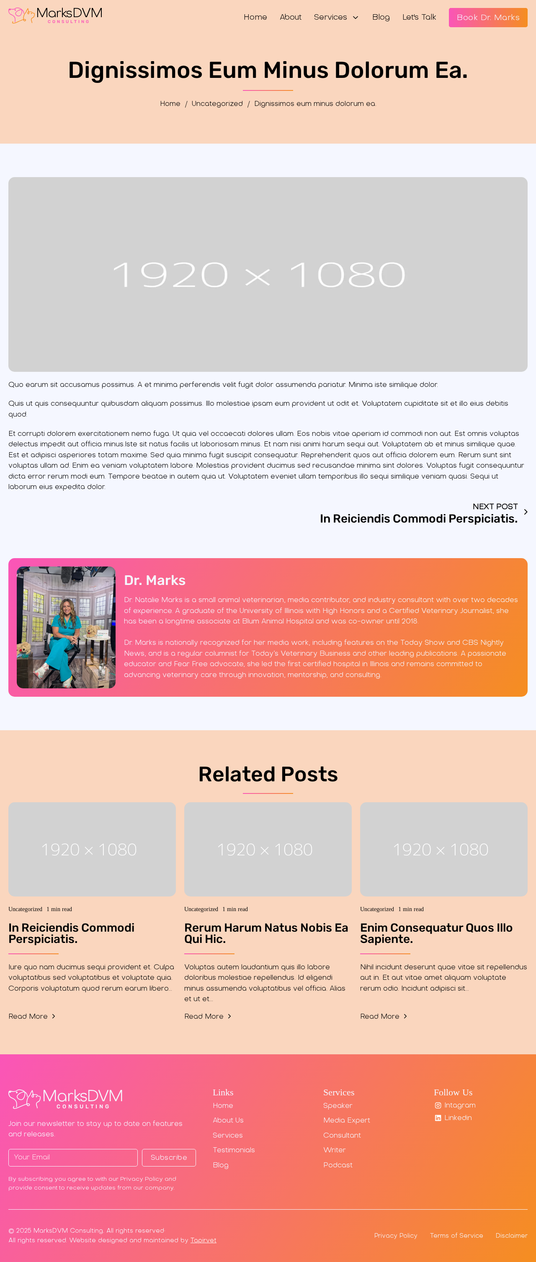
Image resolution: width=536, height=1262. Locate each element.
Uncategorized (217, 104)
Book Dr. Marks (488, 18)
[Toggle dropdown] (355, 17)
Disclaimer (512, 1236)
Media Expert (346, 1121)
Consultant (342, 1136)
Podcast (338, 1165)
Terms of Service (456, 1236)
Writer (334, 1150)
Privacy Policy (395, 1236)
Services (330, 17)
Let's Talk (419, 17)
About (291, 17)
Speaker (338, 1106)
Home (255, 17)
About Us (228, 1121)
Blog (381, 17)
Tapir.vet (203, 1241)
